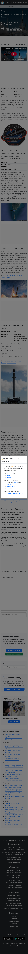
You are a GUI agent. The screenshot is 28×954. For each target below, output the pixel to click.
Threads (9, 488)
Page (15, 483)
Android (9, 477)
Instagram (10, 486)
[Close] (25, 460)
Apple (9, 475)
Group (9, 484)
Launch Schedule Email (14, 493)
